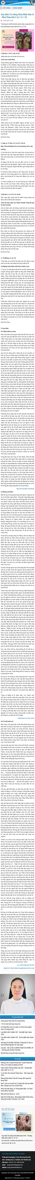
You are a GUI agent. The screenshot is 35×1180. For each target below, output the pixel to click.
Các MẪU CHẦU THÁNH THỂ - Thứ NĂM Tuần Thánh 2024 (16, 1033)
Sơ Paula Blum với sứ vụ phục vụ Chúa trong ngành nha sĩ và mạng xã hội (16, 1028)
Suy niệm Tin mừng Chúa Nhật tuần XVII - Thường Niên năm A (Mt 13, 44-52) (17, 1137)
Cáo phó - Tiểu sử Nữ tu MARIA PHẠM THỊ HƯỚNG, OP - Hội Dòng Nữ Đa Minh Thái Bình (17, 1049)
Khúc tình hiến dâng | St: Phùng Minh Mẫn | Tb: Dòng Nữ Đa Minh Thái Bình (16, 1090)
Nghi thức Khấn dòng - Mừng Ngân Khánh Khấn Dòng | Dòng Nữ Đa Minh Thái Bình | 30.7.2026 (17, 1098)
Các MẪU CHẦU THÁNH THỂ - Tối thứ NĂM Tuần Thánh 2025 (17, 1038)
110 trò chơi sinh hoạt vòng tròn (10, 1024)
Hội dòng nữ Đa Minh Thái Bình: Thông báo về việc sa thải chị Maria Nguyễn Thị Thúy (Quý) (17, 1044)
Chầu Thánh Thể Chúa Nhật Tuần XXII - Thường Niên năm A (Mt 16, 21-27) (16, 1069)
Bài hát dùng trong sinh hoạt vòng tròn (12, 1053)
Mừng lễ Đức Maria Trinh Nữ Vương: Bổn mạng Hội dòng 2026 (16, 1079)
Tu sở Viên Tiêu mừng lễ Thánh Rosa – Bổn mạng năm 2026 (17, 1074)
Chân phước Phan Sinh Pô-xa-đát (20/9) (13, 1021)
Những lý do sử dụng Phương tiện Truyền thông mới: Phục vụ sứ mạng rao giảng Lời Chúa (16, 1064)
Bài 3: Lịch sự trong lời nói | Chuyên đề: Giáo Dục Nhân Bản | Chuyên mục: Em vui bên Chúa (17, 1084)
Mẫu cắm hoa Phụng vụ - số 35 (10, 1094)
